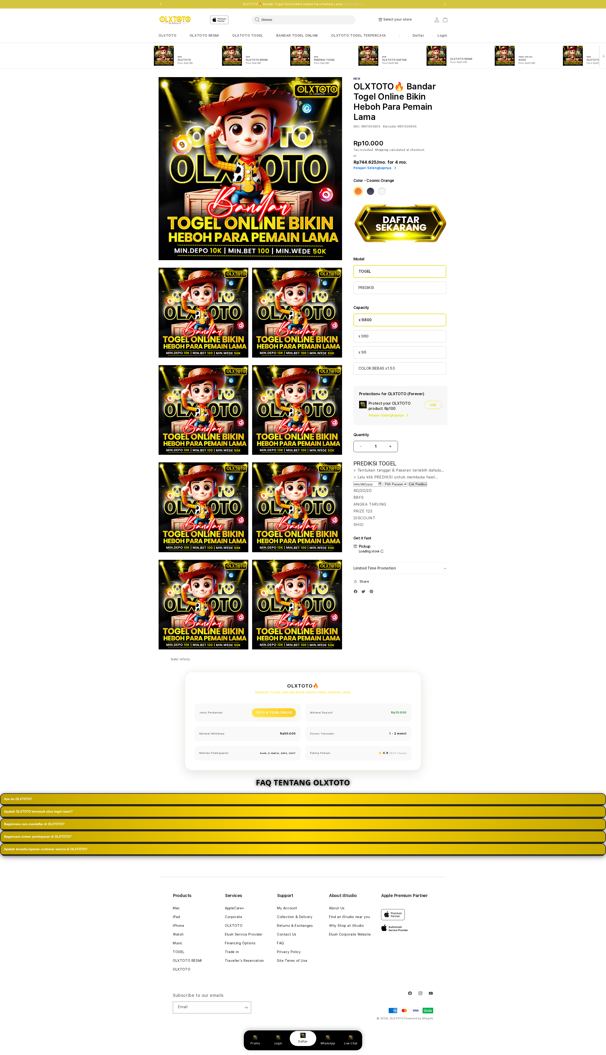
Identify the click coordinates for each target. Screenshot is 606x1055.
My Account (287, 908)
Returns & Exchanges (295, 926)
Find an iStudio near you (349, 917)
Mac (176, 908)
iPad (176, 917)
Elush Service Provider (244, 934)
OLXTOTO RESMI (204, 35)
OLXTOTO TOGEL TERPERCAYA (358, 35)
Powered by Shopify (418, 1018)
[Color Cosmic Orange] (358, 191)
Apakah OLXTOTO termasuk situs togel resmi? (38, 811)
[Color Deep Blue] (370, 191)
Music (178, 943)
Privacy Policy (289, 952)
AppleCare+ (234, 908)
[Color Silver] (382, 191)
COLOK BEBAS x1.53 (376, 368)
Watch (178, 934)
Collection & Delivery (295, 917)
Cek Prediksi (418, 484)
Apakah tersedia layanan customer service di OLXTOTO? (45, 849)
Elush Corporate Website (350, 934)
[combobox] (303, 19)
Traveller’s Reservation (244, 961)
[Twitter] (364, 592)
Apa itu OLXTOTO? (18, 799)
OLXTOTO (167, 35)
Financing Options (240, 943)
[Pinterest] (372, 592)
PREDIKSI (366, 287)
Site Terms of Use (292, 961)
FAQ (280, 943)
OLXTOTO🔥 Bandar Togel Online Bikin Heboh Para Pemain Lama (303, 4)
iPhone (178, 926)
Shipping (382, 150)
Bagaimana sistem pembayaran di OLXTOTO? (37, 836)
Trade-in (232, 952)
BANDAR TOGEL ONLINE (297, 35)
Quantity (361, 435)
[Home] (175, 20)
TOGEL (365, 271)
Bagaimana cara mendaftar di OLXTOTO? (34, 824)
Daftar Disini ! (353, 4)
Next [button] (445, 4)
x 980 (363, 336)
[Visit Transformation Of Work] (400, 245)
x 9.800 (365, 320)
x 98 (362, 352)
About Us (337, 908)
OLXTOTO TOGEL (247, 35)
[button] (167, 36)
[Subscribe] (246, 1007)
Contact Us (286, 934)
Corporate (233, 917)
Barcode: (390, 126)
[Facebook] (356, 592)
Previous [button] (161, 4)
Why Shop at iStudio (346, 926)
